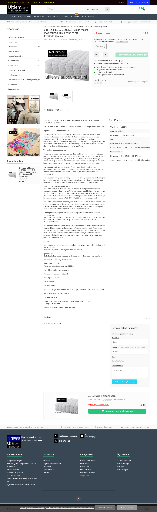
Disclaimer (47, 466)
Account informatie (124, 460)
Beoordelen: (117, 366)
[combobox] (95, 9)
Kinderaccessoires (15, 75)
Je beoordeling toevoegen (125, 382)
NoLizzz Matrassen (14, 475)
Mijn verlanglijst (123, 469)
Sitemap (46, 472)
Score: (115, 357)
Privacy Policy (48, 469)
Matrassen (12, 84)
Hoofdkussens (13, 51)
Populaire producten (62, 17)
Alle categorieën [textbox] (92, 9)
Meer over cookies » (127, 508)
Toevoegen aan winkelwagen (132, 55)
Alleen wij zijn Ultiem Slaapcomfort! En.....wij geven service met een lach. (31, 2)
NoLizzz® (51, 39)
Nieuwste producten (42, 17)
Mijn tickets (121, 466)
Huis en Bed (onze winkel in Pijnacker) (23, 80)
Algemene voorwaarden (52, 463)
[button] (143, 9)
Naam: (115, 338)
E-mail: (129, 347)
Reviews (65, 110)
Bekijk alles (84, 475)
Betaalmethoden (13, 469)
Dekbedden (12, 46)
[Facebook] (78, 498)
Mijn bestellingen (123, 463)
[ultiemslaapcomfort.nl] (25, 9)
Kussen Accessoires (15, 56)
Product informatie (52, 110)
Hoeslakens (12, 42)
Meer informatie (122, 42)
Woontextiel (13, 65)
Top (148, 318)
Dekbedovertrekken (16, 37)
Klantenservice (24, 17)
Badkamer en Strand (16, 70)
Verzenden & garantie (15, 472)
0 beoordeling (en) (75, 39)
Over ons (12, 17)
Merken (91, 17)
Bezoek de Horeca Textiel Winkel (138, 2)
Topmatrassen (14, 89)
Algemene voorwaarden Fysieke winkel (21, 484)
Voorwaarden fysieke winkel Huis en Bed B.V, (22, 480)
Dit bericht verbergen (105, 508)
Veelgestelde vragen (14, 460)
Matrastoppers (14, 61)
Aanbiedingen (80, 17)
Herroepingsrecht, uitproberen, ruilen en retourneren (21, 465)
